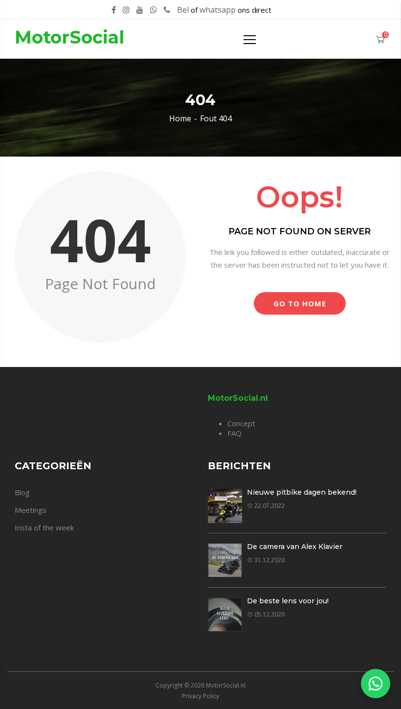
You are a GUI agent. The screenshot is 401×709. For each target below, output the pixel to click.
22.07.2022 (269, 506)
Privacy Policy (200, 696)
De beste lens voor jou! (288, 600)
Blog (22, 492)
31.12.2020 (269, 560)
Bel (183, 9)
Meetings (30, 510)
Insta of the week (44, 527)
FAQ (234, 433)
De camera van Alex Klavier (294, 546)
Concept (241, 423)
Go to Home (299, 303)
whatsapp (218, 9)
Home (180, 118)
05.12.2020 (269, 614)
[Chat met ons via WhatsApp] (375, 683)
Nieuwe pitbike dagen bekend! (301, 492)
